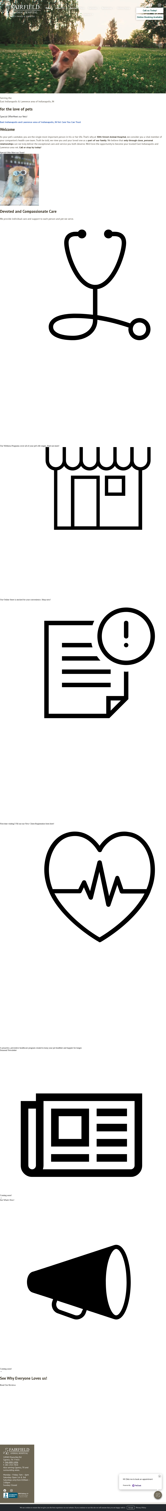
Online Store (123, 8)
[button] (158, 1495)
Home (48, 8)
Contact (87, 14)
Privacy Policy (141, 1508)
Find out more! (53, 446)
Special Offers (77, 8)
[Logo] (21, 13)
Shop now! (46, 600)
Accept (130, 1508)
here (51, 824)
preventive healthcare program (23, 1048)
